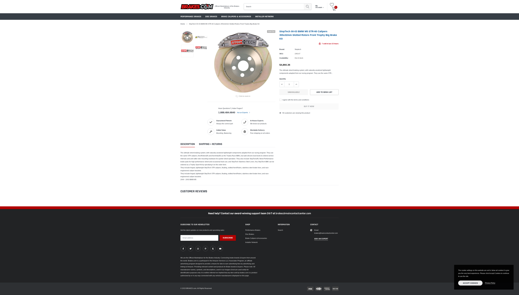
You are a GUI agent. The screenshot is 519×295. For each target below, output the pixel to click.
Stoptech (298, 49)
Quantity (282, 79)
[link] (183, 248)
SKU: (281, 54)
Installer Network (264, 16)
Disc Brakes (211, 16)
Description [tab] (187, 144)
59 (283, 113)
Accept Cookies (470, 283)
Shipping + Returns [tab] (210, 144)
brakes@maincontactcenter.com (293, 213)
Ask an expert (321, 238)
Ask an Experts (242, 113)
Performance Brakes (190, 16)
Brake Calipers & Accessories (236, 16)
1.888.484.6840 (226, 112)
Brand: (282, 49)
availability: (283, 58)
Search (280, 230)
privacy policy (490, 283)
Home (182, 24)
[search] (307, 7)
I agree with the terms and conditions (295, 100)
